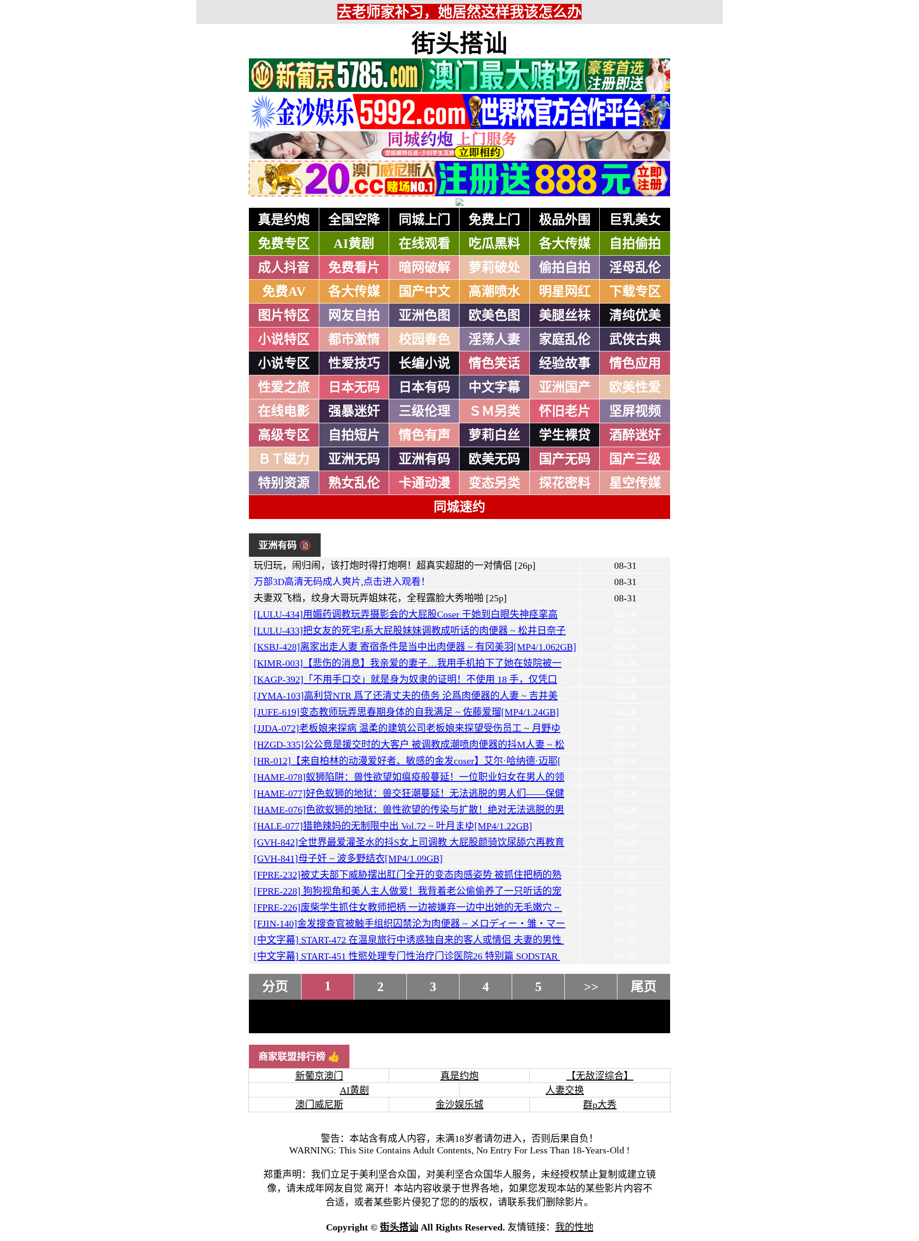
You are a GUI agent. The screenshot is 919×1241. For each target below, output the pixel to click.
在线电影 (284, 411)
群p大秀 (599, 1104)
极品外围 (565, 220)
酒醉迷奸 (635, 435)
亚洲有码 (424, 459)
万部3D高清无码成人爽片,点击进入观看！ (342, 581)
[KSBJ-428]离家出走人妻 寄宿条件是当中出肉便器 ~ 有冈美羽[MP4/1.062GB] (415, 647)
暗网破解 (424, 267)
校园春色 (424, 339)
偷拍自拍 (565, 267)
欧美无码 (494, 459)
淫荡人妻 (494, 339)
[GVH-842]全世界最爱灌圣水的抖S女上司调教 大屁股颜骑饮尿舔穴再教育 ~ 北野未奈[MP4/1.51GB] (462, 842)
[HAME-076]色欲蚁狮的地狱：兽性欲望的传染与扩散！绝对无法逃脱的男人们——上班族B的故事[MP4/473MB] (489, 809)
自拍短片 (354, 435)
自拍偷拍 (635, 244)
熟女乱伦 (354, 483)
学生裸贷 (565, 435)
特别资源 (284, 483)
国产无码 (565, 459)
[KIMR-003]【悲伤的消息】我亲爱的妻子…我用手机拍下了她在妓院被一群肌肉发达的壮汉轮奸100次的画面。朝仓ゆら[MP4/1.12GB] (535, 663)
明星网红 (565, 291)
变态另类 (494, 483)
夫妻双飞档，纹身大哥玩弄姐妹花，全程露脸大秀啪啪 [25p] (380, 598)
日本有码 (424, 387)
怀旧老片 (565, 411)
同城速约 (459, 507)
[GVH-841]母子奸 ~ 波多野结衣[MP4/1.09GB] (348, 858)
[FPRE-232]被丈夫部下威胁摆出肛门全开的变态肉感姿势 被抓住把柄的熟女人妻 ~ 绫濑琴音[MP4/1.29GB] (475, 874)
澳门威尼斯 (319, 1104)
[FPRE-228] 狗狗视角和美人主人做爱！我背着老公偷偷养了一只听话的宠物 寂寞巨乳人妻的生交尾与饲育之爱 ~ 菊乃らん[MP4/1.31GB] (538, 891)
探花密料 (565, 483)
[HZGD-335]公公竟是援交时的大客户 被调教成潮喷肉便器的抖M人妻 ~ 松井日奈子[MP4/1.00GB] (457, 744)
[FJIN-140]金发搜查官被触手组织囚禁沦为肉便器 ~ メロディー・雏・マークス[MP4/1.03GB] (448, 923)
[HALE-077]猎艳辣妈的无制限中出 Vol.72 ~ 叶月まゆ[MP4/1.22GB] (393, 826)
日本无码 (354, 387)
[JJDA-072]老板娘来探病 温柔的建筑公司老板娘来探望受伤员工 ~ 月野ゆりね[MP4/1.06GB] (446, 728)
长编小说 (424, 363)
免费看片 (354, 267)
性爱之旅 (284, 387)
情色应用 (635, 363)
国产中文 (424, 291)
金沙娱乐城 (459, 1104)
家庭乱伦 (565, 339)
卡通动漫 (424, 483)
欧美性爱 (635, 387)
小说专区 (284, 363)
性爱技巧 (354, 363)
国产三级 (635, 459)
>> (591, 987)
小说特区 (284, 339)
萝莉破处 (494, 267)
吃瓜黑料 (494, 244)
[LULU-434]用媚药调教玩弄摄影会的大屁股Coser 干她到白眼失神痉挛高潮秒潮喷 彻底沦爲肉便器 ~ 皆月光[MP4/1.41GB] (508, 614)
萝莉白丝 (494, 435)
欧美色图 (494, 315)
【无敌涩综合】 (599, 1076)
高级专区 (284, 435)
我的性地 (574, 1227)
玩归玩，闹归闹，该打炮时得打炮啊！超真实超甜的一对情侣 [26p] (395, 565)
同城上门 (424, 220)
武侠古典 (635, 339)
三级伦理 (424, 411)
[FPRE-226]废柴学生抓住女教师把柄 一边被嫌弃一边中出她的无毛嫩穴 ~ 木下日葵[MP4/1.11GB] (456, 907)
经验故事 (565, 363)
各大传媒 (565, 244)
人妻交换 (565, 1090)
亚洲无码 (354, 459)
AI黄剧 (354, 244)
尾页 (644, 987)
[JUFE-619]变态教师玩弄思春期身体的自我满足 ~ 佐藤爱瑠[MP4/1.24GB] (406, 712)
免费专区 (284, 244)
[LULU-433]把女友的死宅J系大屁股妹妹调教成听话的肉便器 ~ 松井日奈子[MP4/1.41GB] (439, 630)
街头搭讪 (459, 43)
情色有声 (424, 435)
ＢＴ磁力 (284, 459)
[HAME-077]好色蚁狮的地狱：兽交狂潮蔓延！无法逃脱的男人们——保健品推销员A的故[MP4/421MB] (470, 793)
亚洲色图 (424, 315)
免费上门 (494, 220)
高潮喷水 (494, 291)
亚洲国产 (565, 387)
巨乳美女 (635, 220)
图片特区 (284, 315)
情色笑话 (494, 363)
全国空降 (354, 220)
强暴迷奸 (354, 411)
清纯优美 (635, 315)
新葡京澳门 (319, 1076)
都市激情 (354, 339)
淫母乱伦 (635, 267)
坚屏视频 (635, 411)
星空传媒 (635, 483)
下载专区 (635, 291)
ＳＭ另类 (494, 411)
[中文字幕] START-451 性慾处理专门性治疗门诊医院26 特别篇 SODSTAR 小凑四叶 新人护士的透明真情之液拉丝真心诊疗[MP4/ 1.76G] (536, 956)
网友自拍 (354, 315)
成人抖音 (284, 267)
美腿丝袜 (565, 315)
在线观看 (424, 244)
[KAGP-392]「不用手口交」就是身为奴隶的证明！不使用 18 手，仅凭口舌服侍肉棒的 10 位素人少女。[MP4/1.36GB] (499, 679)
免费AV (284, 291)
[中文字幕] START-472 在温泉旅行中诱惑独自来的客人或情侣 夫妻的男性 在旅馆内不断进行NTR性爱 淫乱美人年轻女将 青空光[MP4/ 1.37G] (548, 940)
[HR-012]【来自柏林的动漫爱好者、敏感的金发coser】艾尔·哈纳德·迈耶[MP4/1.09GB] (435, 761)
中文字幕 (494, 387)
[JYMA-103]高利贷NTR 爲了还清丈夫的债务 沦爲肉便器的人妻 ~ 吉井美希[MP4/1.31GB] (439, 695)
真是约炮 (284, 220)
